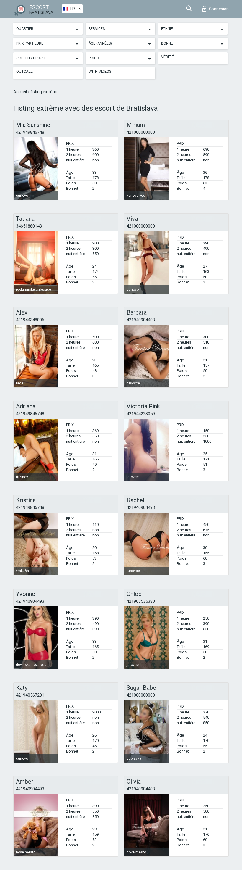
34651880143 (29, 226)
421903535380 (141, 601)
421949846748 (30, 132)
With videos (100, 71)
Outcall (24, 71)
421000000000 (141, 132)
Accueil (20, 91)
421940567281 (30, 695)
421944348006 (30, 320)
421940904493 (141, 320)
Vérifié (167, 56)
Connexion (219, 9)
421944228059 (141, 413)
